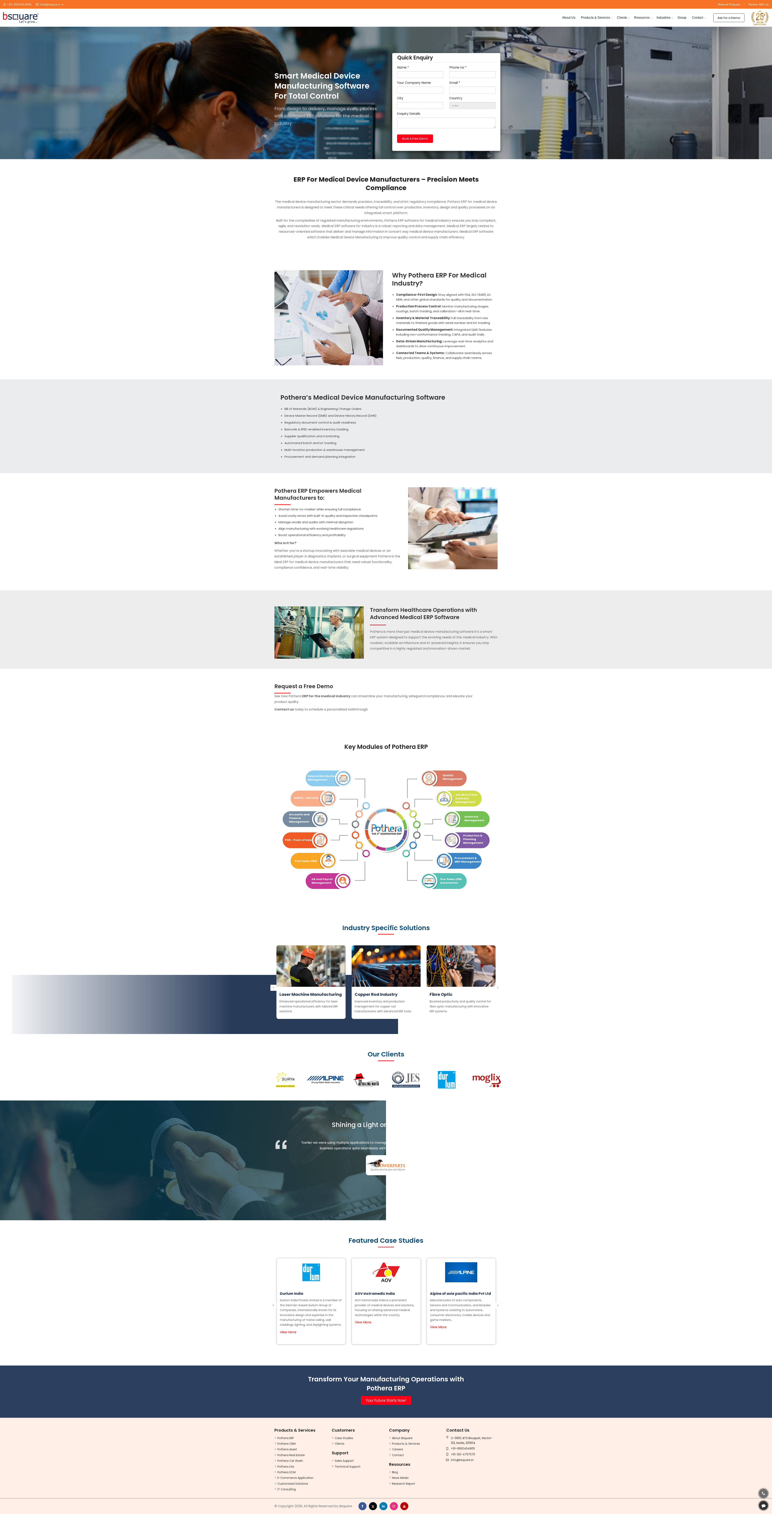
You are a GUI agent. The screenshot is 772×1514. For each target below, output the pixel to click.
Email (454, 82)
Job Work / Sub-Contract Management (466, 798)
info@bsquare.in (52, 4)
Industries (663, 17)
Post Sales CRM (306, 861)
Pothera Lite (285, 1467)
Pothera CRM (286, 1444)
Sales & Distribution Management (322, 778)
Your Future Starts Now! (386, 1400)
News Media (400, 1478)
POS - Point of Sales (299, 840)
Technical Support (347, 1467)
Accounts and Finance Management (299, 818)
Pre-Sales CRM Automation (451, 881)
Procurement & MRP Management (468, 860)
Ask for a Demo (729, 18)
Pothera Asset (287, 1449)
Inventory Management (474, 818)
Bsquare (345, 1506)
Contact (697, 17)
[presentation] (273, 984)
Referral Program (729, 4)
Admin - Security (306, 798)
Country (455, 98)
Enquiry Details (408, 113)
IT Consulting (286, 1489)
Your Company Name (414, 82)
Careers (397, 1449)
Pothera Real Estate (291, 1455)
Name (403, 67)
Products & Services (595, 17)
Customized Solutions (292, 1484)
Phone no (458, 67)
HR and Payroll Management (322, 881)
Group (682, 17)
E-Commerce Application (295, 1478)
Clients (622, 17)
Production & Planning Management (473, 839)
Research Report (403, 1484)
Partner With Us (758, 4)
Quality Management (453, 777)
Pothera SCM (286, 1472)
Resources (642, 17)
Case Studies (344, 1438)
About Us (568, 17)
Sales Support (344, 1461)
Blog (395, 1472)
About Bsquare (402, 1438)
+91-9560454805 (19, 4)
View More (288, 1327)
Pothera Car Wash (290, 1461)
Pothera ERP (285, 1438)
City (400, 98)
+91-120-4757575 (463, 1454)
